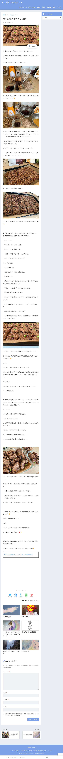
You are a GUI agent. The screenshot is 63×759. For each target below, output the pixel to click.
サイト (5, 707)
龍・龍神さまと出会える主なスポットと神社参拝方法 (16, 757)
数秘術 (38, 7)
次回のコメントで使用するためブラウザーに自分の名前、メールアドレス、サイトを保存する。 (22, 714)
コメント (6, 671)
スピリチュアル (23, 7)
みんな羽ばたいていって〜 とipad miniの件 (20, 554)
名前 (5, 692)
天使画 (43, 7)
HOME (32, 747)
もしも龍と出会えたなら (12, 2)
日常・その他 (31, 7)
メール (6, 699)
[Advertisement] (21, 575)
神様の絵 (49, 7)
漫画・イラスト (57, 7)
